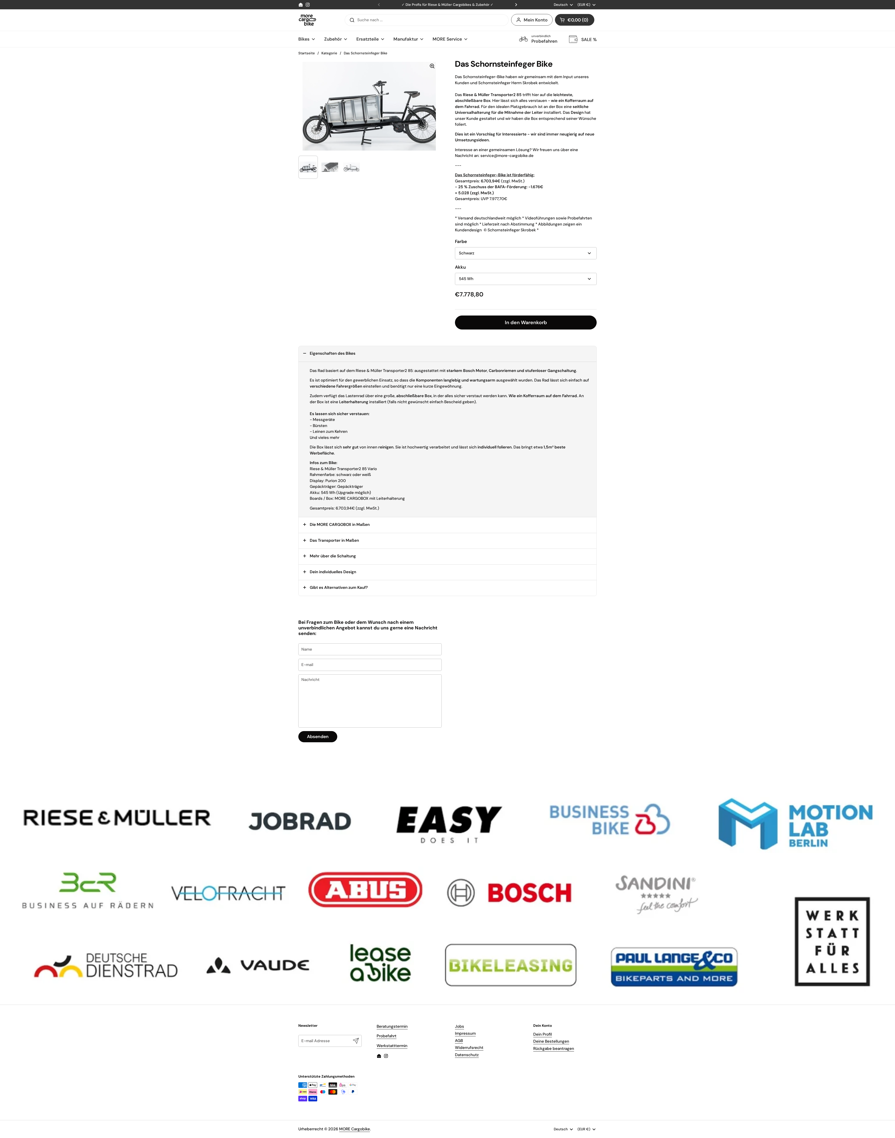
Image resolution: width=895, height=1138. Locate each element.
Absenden (318, 736)
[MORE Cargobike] (307, 20)
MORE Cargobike (354, 1128)
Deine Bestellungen (551, 1041)
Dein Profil (542, 1034)
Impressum (465, 1033)
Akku (460, 267)
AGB (459, 1040)
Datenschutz (467, 1054)
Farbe (461, 241)
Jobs (459, 1026)
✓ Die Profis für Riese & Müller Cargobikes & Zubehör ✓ (447, 5)
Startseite (306, 53)
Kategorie (329, 53)
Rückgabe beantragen (553, 1048)
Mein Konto (536, 20)
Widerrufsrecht (469, 1047)
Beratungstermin (392, 1026)
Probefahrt (386, 1035)
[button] (574, 20)
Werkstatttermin (392, 1045)
